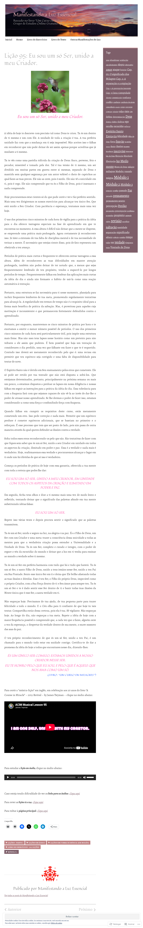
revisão (116, 220)
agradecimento (111, 65)
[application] (50, 777)
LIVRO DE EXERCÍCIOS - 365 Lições (23, 847)
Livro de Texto (58, 39)
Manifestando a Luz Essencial (45, 14)
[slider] (91, 777)
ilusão (113, 146)
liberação (119, 156)
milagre (131, 166)
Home (19, 39)
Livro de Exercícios (37, 39)
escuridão (119, 126)
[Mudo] (84, 777)
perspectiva (110, 211)
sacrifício (125, 221)
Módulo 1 (121, 177)
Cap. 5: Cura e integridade (118, 92)
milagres (110, 171)
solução (116, 237)
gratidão (128, 142)
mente (110, 166)
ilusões (119, 146)
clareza (108, 97)
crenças (109, 111)
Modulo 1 (120, 171)
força (112, 141)
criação (115, 111)
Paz (130, 190)
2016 (107, 60)
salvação (111, 227)
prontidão (109, 215)
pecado (109, 196)
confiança (126, 97)
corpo (122, 107)
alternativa (129, 65)
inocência (109, 151)
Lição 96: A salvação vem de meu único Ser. (75, 911)
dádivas (120, 121)
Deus (129, 116)
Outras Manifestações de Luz (85, 39)
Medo (124, 161)
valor (108, 242)
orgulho (116, 190)
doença (108, 122)
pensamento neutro (115, 200)
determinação (119, 116)
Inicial (8, 39)
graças (108, 147)
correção (128, 107)
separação (111, 232)
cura (126, 111)
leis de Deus (110, 156)
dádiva (114, 122)
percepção (111, 206)
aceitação (124, 60)
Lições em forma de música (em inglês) (70, 843)
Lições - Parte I (15, 843)
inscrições (119, 151)
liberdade (128, 156)
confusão (116, 102)
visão (108, 247)
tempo (129, 237)
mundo (128, 171)
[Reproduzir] (8, 777)
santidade (122, 227)
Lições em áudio (37, 843)
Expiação (111, 136)
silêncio (109, 237)
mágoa (109, 178)
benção (123, 69)
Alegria (121, 64)
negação (109, 190)
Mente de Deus (120, 166)
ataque (116, 69)
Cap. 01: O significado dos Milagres (119, 74)
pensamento (121, 195)
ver (112, 242)
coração (117, 107)
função (120, 141)
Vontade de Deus (120, 247)
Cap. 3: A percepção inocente (118, 88)
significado (123, 232)
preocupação (121, 210)
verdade (120, 242)
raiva (108, 221)
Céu (131, 111)
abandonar (114, 60)
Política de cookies (56, 923)
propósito (119, 215)
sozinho (122, 237)
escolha (109, 126)
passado (123, 190)
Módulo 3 (12, 852)
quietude (128, 215)
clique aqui (74, 793)
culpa (121, 111)
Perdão (122, 206)
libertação (111, 161)
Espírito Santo (114, 131)
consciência (110, 107)
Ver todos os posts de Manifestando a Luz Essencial (26, 895)
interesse (129, 151)
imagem (127, 146)
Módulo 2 (113, 184)
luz (118, 161)
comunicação (117, 97)
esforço (127, 126)
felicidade (122, 136)
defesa (109, 116)
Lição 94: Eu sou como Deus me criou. (23, 911)
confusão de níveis (128, 102)
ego (127, 121)
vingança (129, 242)
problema (130, 211)
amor (109, 69)
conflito (109, 102)
